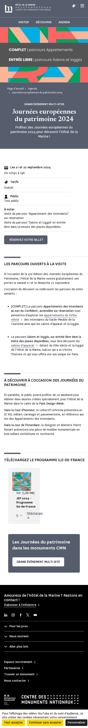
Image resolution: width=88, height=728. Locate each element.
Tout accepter (13, 723)
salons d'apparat (22, 345)
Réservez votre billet (26, 240)
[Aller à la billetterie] (74, 6)
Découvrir (44, 22)
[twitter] (27, 615)
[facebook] (20, 615)
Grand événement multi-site (38, 562)
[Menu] (82, 5)
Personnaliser (76, 723)
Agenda (64, 22)
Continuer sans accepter (45, 723)
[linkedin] (5, 615)
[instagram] (13, 615)
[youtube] (35, 615)
